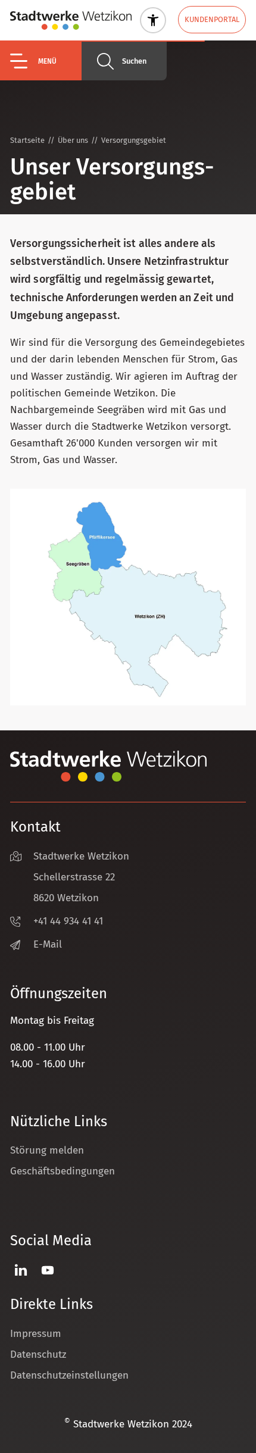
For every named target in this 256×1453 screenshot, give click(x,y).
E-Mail (47, 944)
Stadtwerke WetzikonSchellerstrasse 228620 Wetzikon (81, 877)
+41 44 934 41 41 (68, 921)
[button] (46, 61)
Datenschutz (38, 1354)
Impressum (35, 1333)
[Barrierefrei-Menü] (153, 20)
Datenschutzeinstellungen (69, 1375)
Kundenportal (212, 19)
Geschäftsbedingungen (62, 1171)
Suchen (134, 61)
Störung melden (47, 1150)
